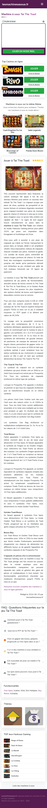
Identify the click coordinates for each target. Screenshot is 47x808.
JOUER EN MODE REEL (23, 51)
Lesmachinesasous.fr (9, 796)
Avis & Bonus (34, 73)
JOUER (34, 68)
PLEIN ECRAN (9, 21)
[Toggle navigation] (42, 4)
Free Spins (8, 690)
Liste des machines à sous (23, 785)
